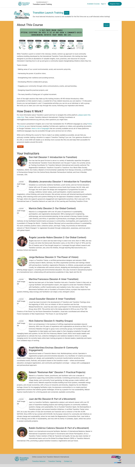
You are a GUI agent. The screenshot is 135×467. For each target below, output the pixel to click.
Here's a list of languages (40, 128)
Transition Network (38, 461)
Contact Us (68, 461)
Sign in (103, 4)
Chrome (21, 126)
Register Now (114, 4)
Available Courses (93, 4)
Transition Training (54, 461)
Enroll (66, 13)
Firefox (89, 124)
